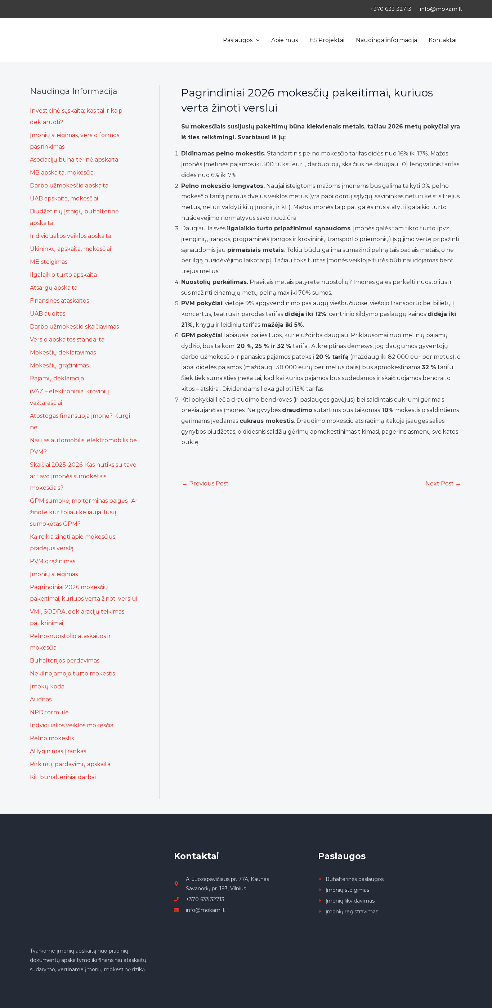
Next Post (443, 483)
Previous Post (205, 483)
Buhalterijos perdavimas (64, 660)
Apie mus (284, 40)
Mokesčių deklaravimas (63, 352)
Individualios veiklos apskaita (70, 235)
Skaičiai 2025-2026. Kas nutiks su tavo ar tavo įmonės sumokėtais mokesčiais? (83, 476)
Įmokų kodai (48, 686)
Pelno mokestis (52, 738)
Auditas (41, 699)
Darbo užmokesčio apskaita (69, 185)
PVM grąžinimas (52, 561)
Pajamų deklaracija (57, 378)
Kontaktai (442, 40)
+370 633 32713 (390, 8)
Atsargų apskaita (53, 287)
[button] (256, 40)
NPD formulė (49, 712)
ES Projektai (326, 40)
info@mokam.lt (441, 8)
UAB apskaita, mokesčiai (64, 198)
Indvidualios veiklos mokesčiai (72, 725)
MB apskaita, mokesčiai (62, 172)
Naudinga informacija (386, 40)
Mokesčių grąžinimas (59, 365)
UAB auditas (47, 313)
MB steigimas (48, 261)
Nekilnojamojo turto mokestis (72, 673)
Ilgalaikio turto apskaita (63, 274)
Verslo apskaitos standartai (68, 339)
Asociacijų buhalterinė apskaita (74, 159)
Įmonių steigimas (54, 574)
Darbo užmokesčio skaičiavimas (74, 326)
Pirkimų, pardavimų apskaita (70, 764)
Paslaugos (237, 40)
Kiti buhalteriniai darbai (63, 777)
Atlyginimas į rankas (58, 751)
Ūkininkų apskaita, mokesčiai (70, 248)
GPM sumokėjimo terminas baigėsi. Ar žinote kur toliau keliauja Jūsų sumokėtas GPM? (84, 512)
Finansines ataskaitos (59, 300)
